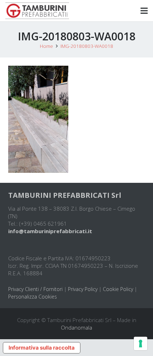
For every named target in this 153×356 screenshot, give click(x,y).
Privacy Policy (82, 289)
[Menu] (144, 11)
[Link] (37, 11)
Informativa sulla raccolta (42, 347)
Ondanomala (76, 327)
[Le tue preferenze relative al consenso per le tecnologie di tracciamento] (140, 343)
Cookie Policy (118, 289)
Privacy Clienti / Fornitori (35, 289)
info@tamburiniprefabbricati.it (50, 231)
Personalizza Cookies (32, 296)
